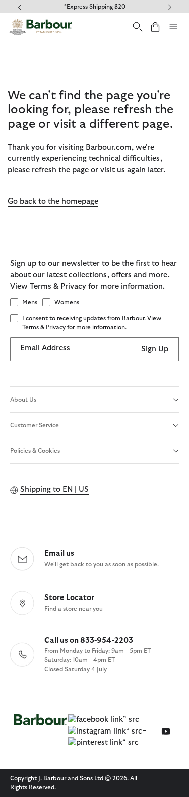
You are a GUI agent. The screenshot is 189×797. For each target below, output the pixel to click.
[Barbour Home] (40, 26)
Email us (59, 553)
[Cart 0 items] (155, 26)
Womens (66, 302)
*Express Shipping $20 (94, 7)
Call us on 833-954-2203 (88, 640)
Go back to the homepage (53, 201)
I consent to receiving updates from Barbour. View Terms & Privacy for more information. (91, 322)
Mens (29, 302)
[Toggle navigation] (173, 26)
